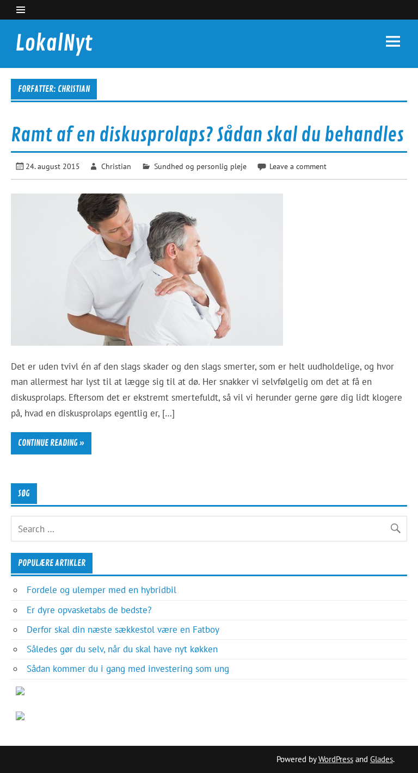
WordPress (335, 759)
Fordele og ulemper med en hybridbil (101, 590)
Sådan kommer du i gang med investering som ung (128, 669)
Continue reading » (51, 443)
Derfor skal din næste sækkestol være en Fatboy (123, 629)
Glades (381, 759)
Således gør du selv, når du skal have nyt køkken (122, 649)
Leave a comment (298, 166)
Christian (116, 166)
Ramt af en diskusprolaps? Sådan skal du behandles (207, 135)
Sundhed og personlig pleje (200, 166)
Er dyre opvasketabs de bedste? (89, 610)
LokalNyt (54, 43)
